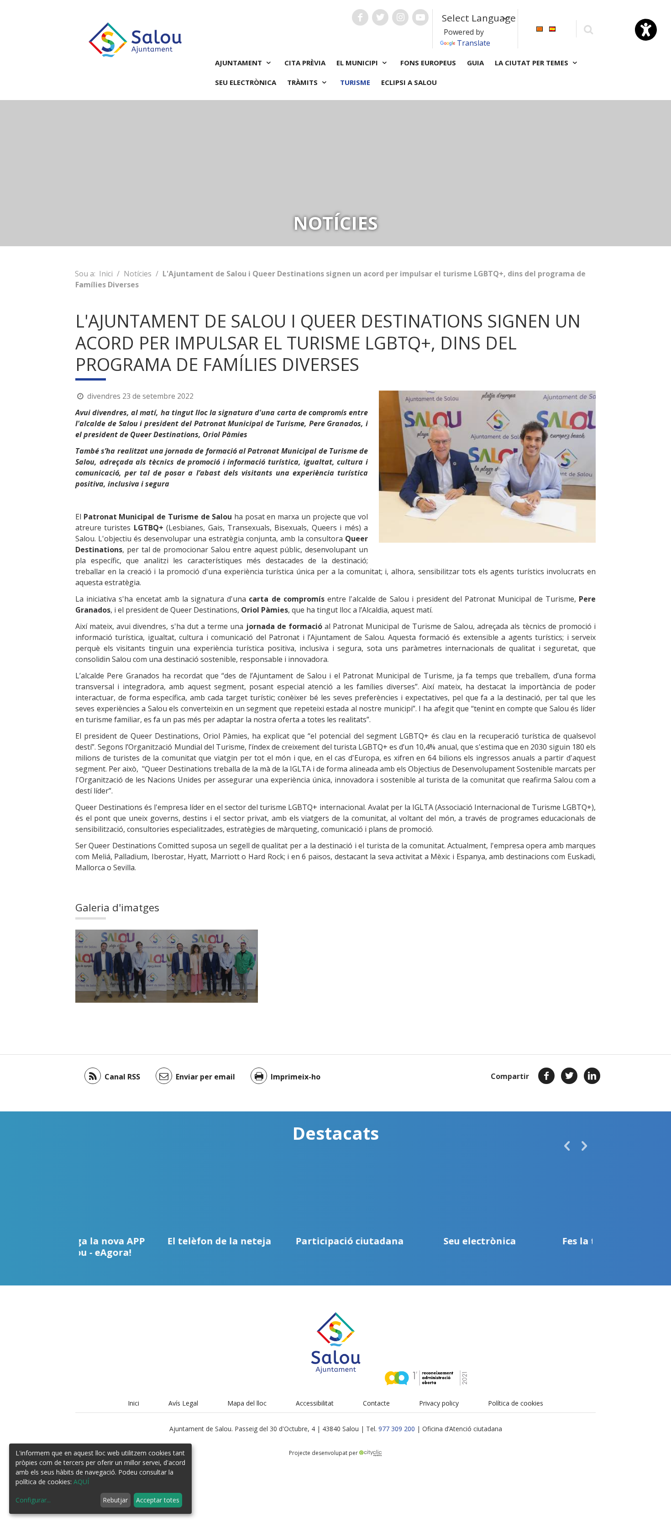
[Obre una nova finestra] (360, 17)
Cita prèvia (304, 62)
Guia (475, 62)
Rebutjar (115, 1500)
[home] (135, 39)
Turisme (355, 82)
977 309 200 (396, 1428)
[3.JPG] (212, 966)
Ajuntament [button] (239, 62)
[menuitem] (539, 28)
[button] (567, 1145)
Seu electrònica (245, 82)
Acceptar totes (157, 1500)
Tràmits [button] (303, 82)
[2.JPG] (121, 966)
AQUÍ (81, 1481)
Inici (106, 274)
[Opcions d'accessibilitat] (645, 29)
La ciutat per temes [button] (532, 62)
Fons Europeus (428, 62)
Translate (473, 43)
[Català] (539, 28)
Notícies (138, 274)
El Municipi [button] (358, 62)
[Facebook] (546, 1076)
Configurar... (33, 1500)
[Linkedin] (592, 1076)
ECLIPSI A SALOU (409, 82)
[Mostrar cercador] (588, 29)
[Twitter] (569, 1076)
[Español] (552, 28)
